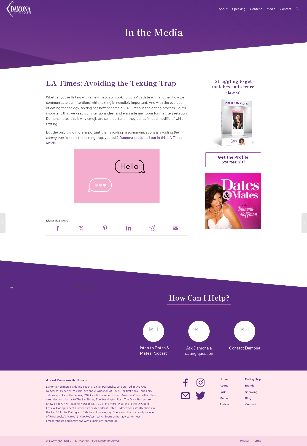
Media (224, 398)
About (224, 385)
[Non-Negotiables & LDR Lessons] (3, 223)
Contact (250, 404)
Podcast (225, 404)
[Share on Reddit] (152, 228)
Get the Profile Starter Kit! (233, 160)
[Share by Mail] (176, 228)
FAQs (223, 392)
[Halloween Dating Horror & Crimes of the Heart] (304, 223)
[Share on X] (81, 228)
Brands (249, 385)
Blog (248, 398)
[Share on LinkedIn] (128, 228)
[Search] (297, 9)
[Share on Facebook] (58, 228)
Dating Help (253, 379)
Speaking (251, 392)
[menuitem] (223, 9)
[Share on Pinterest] (105, 228)
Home (224, 379)
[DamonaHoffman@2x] (21, 9)
